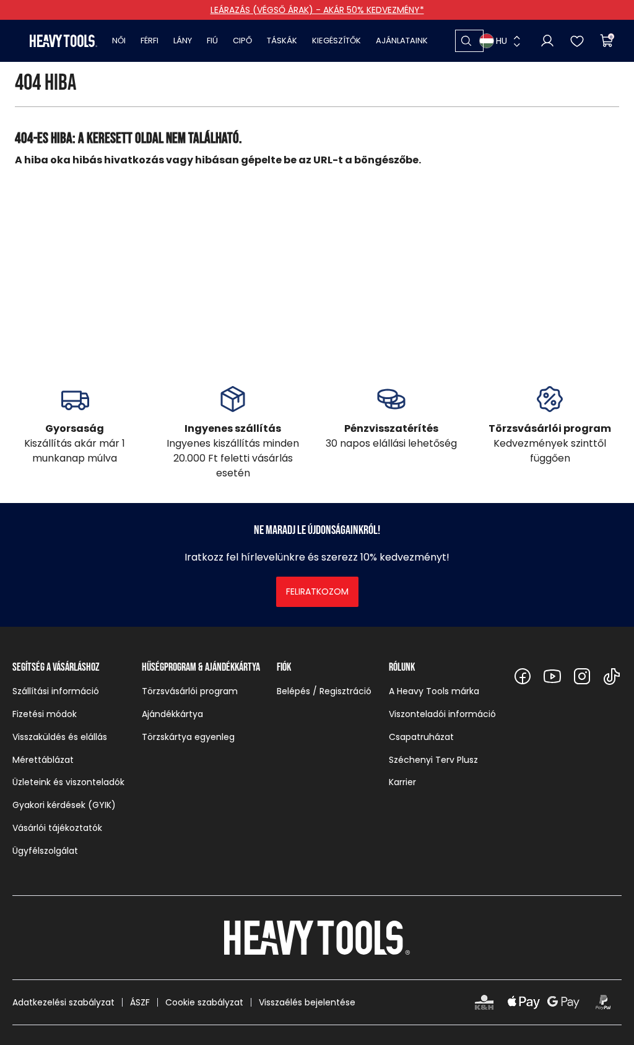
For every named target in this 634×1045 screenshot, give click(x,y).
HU (501, 41)
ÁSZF (140, 1002)
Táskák (282, 40)
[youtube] (552, 676)
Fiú (212, 40)
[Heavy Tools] (63, 41)
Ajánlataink (402, 40)
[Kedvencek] (577, 40)
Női (119, 40)
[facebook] (522, 676)
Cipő (242, 40)
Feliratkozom (317, 591)
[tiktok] (612, 676)
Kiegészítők (336, 40)
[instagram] (582, 676)
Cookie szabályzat (204, 1002)
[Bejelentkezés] (547, 40)
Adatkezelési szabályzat (63, 1002)
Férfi (149, 40)
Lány (182, 40)
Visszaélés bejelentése (307, 1002)
